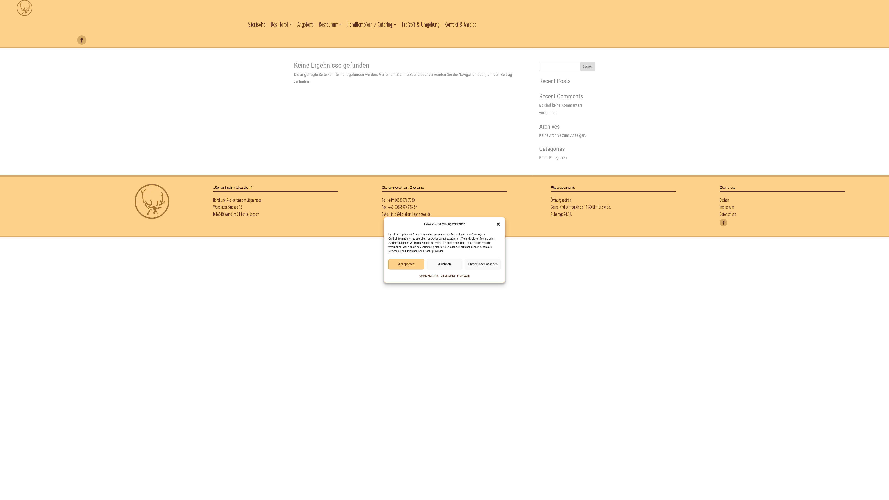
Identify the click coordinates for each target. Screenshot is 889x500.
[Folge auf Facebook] (81, 40)
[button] (498, 224)
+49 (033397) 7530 (401, 200)
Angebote (305, 24)
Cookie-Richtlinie (428, 275)
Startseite (257, 24)
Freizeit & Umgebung (420, 24)
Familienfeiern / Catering (369, 24)
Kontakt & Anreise (460, 24)
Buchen (724, 200)
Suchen (587, 66)
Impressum (463, 275)
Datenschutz (448, 275)
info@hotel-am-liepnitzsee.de (411, 214)
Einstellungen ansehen (483, 264)
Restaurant (328, 24)
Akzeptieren (406, 264)
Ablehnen (444, 264)
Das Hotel (279, 24)
